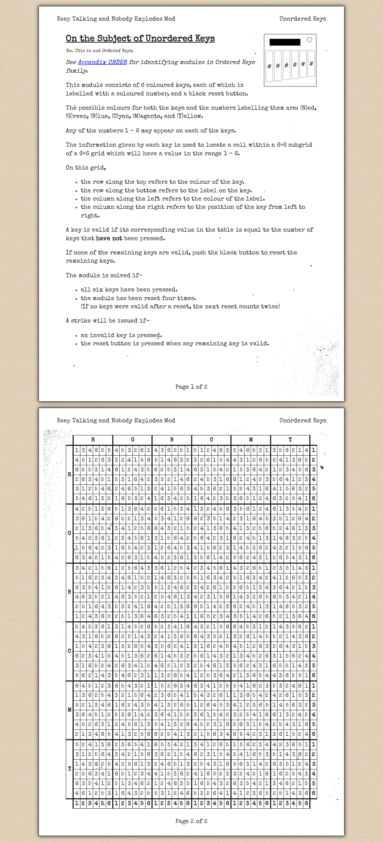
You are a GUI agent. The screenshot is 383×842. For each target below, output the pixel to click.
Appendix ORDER (102, 63)
